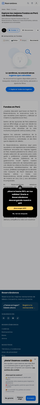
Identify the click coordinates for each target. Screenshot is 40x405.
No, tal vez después (20, 214)
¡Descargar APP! (20, 208)
